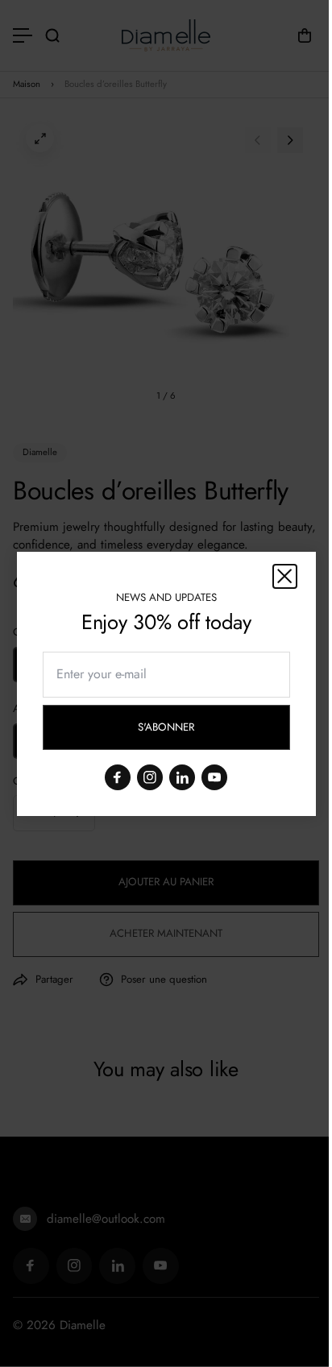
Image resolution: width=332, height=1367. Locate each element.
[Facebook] (118, 776)
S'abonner (180, 730)
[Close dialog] (285, 576)
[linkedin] (182, 776)
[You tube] (214, 776)
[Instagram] (150, 776)
